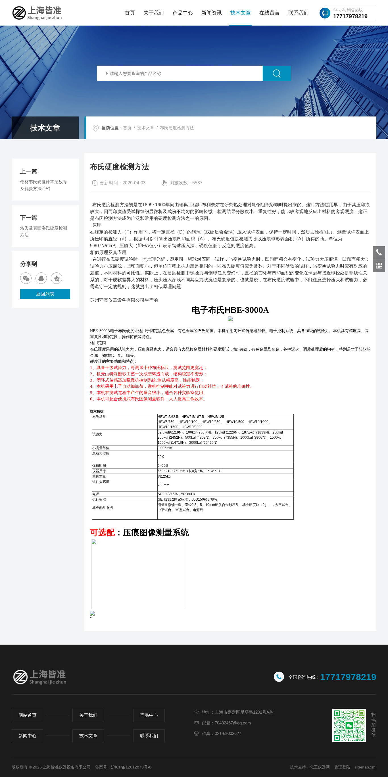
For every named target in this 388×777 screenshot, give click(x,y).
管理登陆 (342, 767)
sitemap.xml (365, 767)
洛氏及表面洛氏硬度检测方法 (43, 231)
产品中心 (182, 13)
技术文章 (240, 13)
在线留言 (269, 13)
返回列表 (45, 293)
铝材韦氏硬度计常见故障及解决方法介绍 (43, 185)
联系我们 (298, 13)
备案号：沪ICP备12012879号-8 (123, 767)
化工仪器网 (320, 767)
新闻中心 (27, 735)
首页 (130, 13)
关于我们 (153, 13)
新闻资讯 (211, 13)
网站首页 (27, 715)
